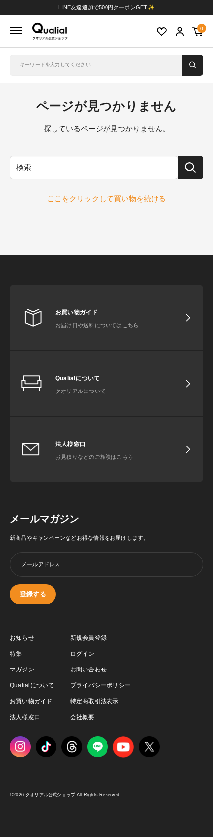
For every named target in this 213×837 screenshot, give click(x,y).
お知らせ (22, 637)
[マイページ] (180, 32)
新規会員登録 (88, 637)
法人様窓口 (25, 717)
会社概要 (82, 717)
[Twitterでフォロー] (149, 746)
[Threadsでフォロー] (71, 746)
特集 (16, 653)
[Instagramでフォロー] (20, 746)
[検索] (192, 65)
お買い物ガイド (31, 701)
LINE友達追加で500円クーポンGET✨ (106, 7)
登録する (33, 594)
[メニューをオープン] (16, 30)
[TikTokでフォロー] (46, 746)
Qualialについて (32, 685)
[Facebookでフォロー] (97, 746)
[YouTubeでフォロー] (123, 747)
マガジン (22, 669)
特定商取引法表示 (94, 701)
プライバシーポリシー (100, 685)
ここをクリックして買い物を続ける (106, 198)
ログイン (82, 653)
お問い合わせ (88, 669)
